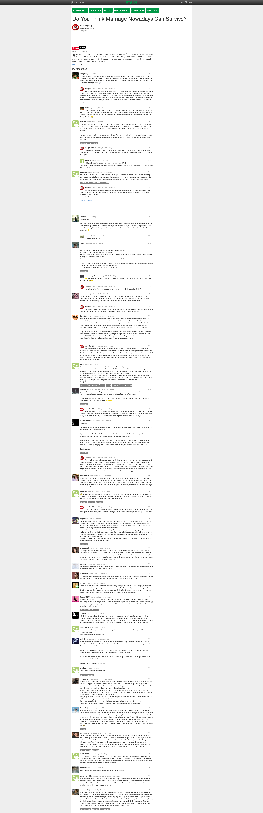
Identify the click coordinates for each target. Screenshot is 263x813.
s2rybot (83, 518)
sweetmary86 (85, 548)
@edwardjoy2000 (96, 776)
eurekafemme (85, 420)
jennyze (83, 73)
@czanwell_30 (93, 790)
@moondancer (94, 679)
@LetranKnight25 (101, 276)
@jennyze (89, 74)
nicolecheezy (84, 754)
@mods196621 (91, 708)
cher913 (83, 767)
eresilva (83, 668)
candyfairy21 (88, 25)
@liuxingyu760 (94, 627)
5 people (74, 64)
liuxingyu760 (84, 627)
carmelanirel (84, 172)
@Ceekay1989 (93, 597)
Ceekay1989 (84, 597)
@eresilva (89, 668)
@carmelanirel (93, 172)
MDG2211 (83, 583)
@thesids (89, 639)
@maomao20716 (96, 613)
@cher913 (89, 768)
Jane (82, 243)
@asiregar (89, 564)
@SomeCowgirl (94, 316)
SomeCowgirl (85, 316)
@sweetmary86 (94, 548)
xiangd (82, 364)
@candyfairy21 (84, 28)
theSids (83, 639)
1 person (82, 197)
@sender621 (91, 492)
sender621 (84, 491)
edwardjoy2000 (85, 776)
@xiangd (88, 364)
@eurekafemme (95, 421)
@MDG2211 (91, 583)
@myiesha (90, 122)
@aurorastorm (93, 733)
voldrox (83, 216)
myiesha (83, 121)
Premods (83, 708)
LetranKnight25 (90, 276)
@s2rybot (89, 519)
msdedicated (84, 294)
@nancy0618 (92, 574)
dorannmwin (84, 475)
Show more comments (86, 200)
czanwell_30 (84, 790)
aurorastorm (84, 733)
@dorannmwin (94, 476)
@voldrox (89, 217)
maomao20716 (85, 613)
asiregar (83, 564)
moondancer (84, 679)
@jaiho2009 (87, 243)
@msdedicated (94, 294)
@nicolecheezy (94, 754)
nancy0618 (84, 573)
